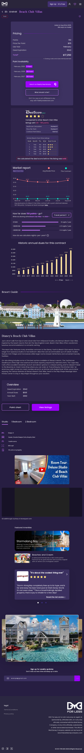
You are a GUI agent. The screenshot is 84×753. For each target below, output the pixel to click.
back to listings (2, 11)
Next (67, 280)
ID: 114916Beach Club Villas (42, 149)
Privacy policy (9, 714)
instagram (3, 749)
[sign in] (70, 4)
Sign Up (57, 4)
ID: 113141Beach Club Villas (42, 151)
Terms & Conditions (11, 710)
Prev (61, 280)
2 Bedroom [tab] (30, 421)
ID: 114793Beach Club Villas (42, 146)
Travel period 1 (60, 215)
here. (46, 205)
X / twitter (11, 749)
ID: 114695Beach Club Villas (42, 153)
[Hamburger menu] (80, 4)
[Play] (42, 470)
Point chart (15, 407)
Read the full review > (55, 597)
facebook (7, 749)
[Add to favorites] (79, 16)
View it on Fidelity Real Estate (40, 84)
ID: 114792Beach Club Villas (42, 144)
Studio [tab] (5, 421)
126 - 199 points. (42, 123)
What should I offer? (42, 92)
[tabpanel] (42, 473)
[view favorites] (75, 4)
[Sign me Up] (77, 678)
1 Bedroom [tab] (16, 421)
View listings (45, 407)
